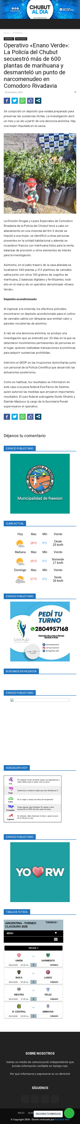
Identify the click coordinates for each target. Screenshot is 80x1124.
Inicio (6, 32)
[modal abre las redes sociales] (38, 100)
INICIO (21, 1112)
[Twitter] (45, 1099)
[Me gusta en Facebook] (30, 100)
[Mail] (35, 1099)
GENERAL (18, 32)
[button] (6, 24)
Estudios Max (62, 1119)
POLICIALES (21, 38)
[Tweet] (15, 100)
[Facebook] (25, 1099)
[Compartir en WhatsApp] (22, 100)
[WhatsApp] (55, 1099)
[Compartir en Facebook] (7, 100)
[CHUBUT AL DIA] (40, 9)
